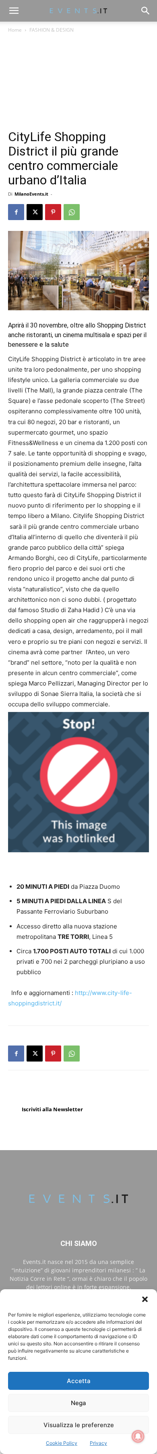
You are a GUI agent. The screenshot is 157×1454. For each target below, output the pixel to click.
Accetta (79, 1381)
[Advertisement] (78, 83)
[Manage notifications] (138, 1436)
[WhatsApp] (72, 212)
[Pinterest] (53, 212)
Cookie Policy (61, 1443)
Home (15, 29)
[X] (35, 212)
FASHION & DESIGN (51, 29)
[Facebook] (16, 212)
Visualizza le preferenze (78, 1425)
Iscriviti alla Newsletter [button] (52, 1109)
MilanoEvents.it (31, 194)
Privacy (98, 1443)
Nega (78, 1403)
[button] (145, 1299)
